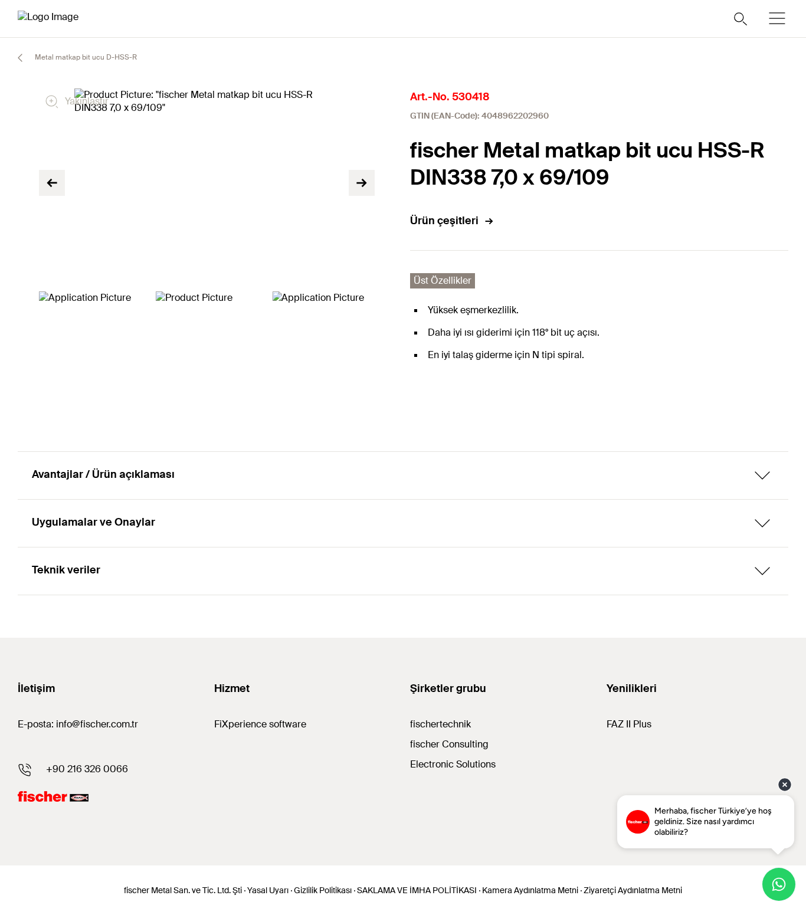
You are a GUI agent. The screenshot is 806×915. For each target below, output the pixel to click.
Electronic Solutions (453, 764)
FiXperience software (260, 724)
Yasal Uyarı (268, 890)
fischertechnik (440, 724)
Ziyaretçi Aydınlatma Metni (633, 890)
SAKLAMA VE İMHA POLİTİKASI (417, 890)
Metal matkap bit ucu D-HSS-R (85, 57)
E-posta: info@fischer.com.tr (78, 724)
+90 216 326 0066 (87, 769)
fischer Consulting (449, 744)
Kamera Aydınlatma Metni (530, 890)
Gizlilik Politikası (323, 890)
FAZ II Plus (629, 724)
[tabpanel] (90, 320)
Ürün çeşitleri (444, 221)
